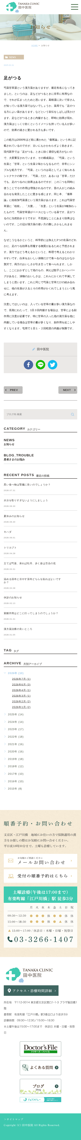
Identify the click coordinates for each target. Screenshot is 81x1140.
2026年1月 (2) (21, 707)
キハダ (7, 531)
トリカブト (10, 547)
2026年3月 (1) (21, 695)
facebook (28, 364)
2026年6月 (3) (21, 684)
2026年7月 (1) (21, 678)
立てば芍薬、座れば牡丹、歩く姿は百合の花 (30, 563)
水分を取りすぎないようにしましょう (26, 500)
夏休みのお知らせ (14, 516)
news (12, 57)
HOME (34, 45)
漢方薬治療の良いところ (18, 629)
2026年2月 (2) (21, 701)
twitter (52, 364)
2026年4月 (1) (21, 690)
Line (40, 364)
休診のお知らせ (13, 597)
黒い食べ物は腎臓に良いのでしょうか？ (27, 484)
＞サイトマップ (13, 1119)
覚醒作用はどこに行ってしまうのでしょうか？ (31, 613)
